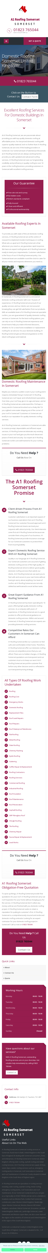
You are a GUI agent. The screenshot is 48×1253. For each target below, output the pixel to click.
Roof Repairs (14, 723)
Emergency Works (16, 702)
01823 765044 (25, 29)
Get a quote (35, 41)
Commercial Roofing (17, 783)
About (7, 967)
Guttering (13, 761)
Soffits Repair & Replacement (20, 767)
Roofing (12, 691)
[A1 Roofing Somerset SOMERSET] (24, 9)
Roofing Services (15, 777)
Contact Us (24, 949)
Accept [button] (35, 1249)
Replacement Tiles (16, 713)
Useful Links (8, 1139)
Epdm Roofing (14, 756)
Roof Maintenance (16, 799)
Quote (7, 978)
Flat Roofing (13, 734)
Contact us (11, 1072)
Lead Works (13, 842)
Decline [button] (12, 1249)
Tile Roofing (13, 826)
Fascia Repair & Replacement (20, 837)
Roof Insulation (15, 794)
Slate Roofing (14, 745)
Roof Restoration (15, 804)
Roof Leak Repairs (16, 718)
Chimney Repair (15, 831)
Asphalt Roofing (15, 810)
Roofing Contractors (17, 772)
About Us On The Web (14, 1142)
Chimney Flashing (16, 750)
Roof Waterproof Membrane (20, 729)
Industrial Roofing (16, 788)
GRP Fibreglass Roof (17, 815)
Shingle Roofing (15, 821)
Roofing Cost (14, 696)
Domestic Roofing (16, 707)
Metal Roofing (14, 740)
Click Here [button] (42, 1245)
